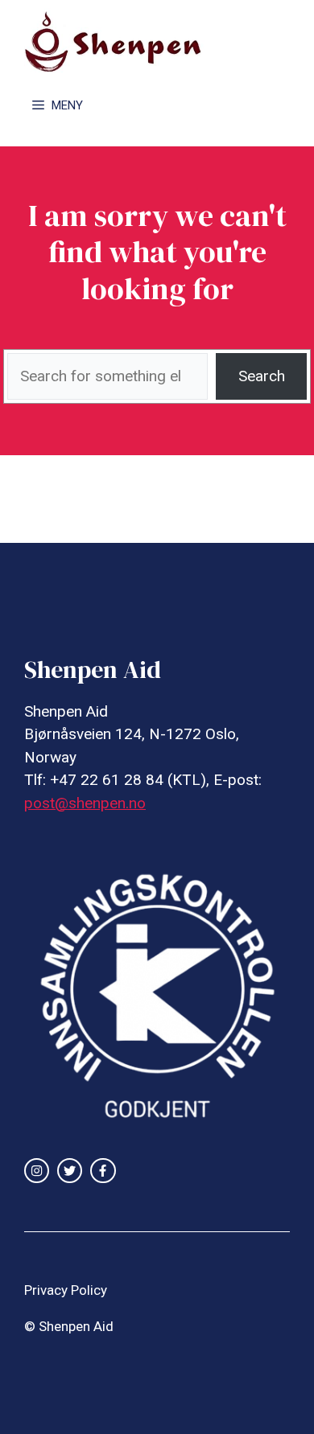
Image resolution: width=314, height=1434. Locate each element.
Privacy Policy (65, 1290)
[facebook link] (102, 1170)
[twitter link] (69, 1170)
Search (261, 376)
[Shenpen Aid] (121, 40)
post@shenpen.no (85, 803)
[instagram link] (36, 1170)
